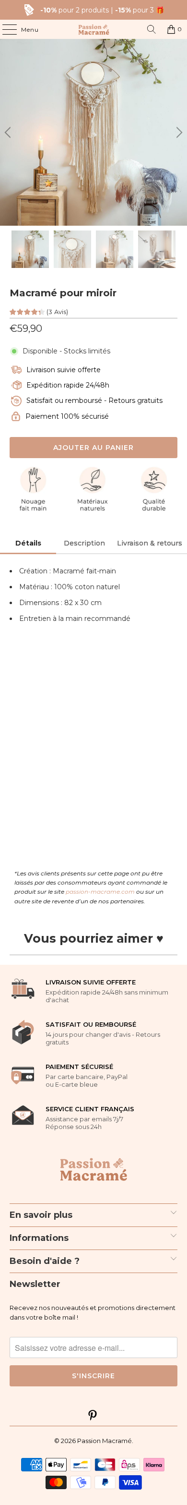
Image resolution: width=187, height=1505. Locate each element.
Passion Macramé (104, 1440)
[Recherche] (151, 29)
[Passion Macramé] (93, 29)
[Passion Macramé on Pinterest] (93, 1416)
